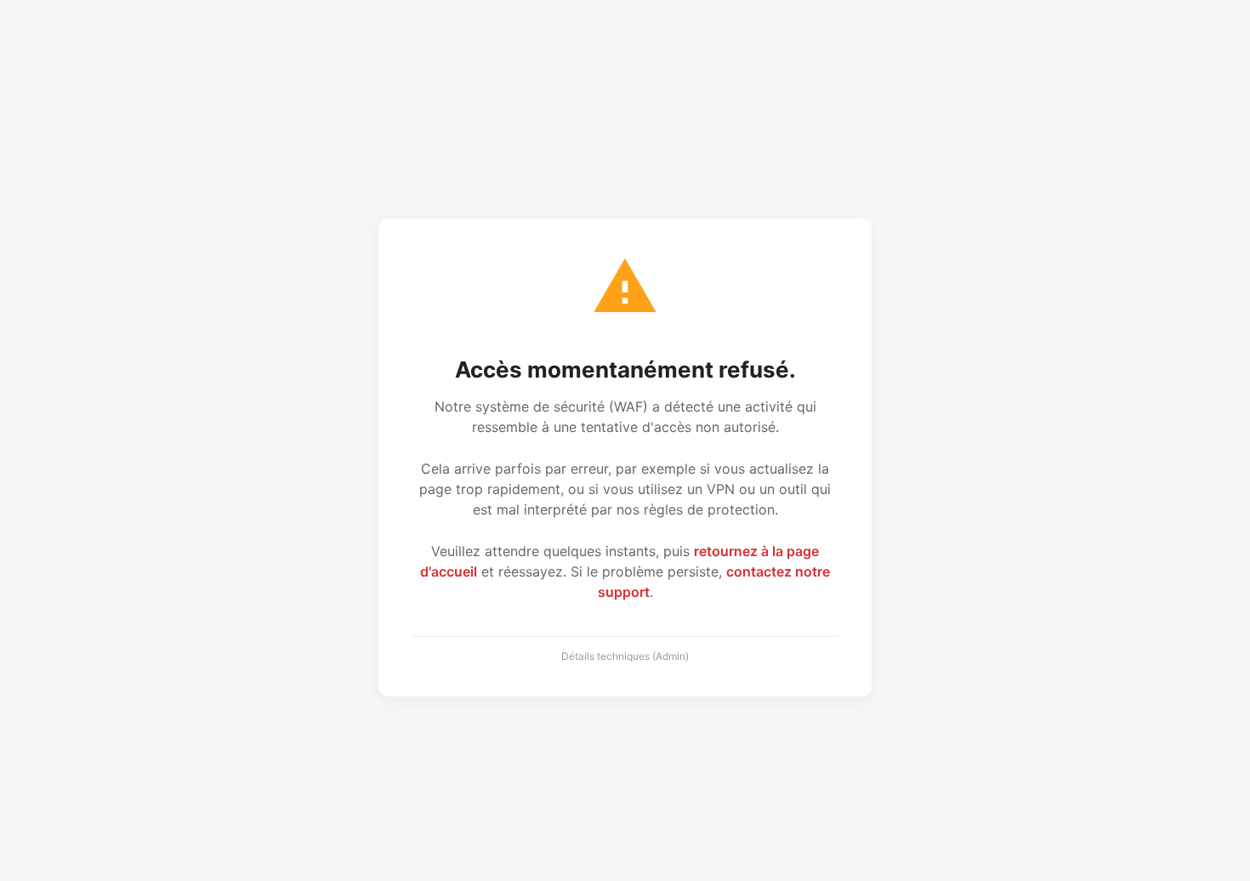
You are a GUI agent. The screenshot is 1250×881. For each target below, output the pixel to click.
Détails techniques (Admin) (625, 656)
